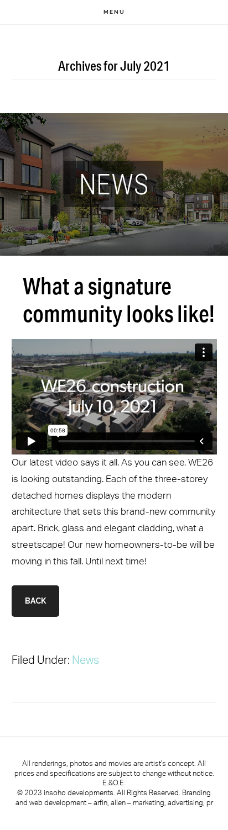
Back (35, 600)
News (85, 660)
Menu (114, 12)
